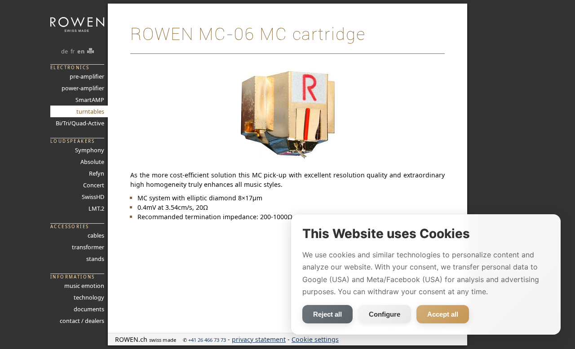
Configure (384, 314)
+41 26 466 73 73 (207, 339)
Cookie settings (315, 339)
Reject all (327, 314)
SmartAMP (89, 100)
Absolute (92, 162)
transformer (88, 247)
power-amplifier (83, 88)
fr (72, 51)
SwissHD (93, 197)
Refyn (96, 173)
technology (89, 297)
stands (95, 259)
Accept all (442, 314)
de (64, 51)
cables (96, 235)
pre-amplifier (87, 76)
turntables (90, 111)
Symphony (89, 150)
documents (89, 309)
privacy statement (259, 339)
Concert (93, 185)
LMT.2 (96, 208)
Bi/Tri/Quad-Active (80, 123)
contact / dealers (82, 321)
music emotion (84, 286)
